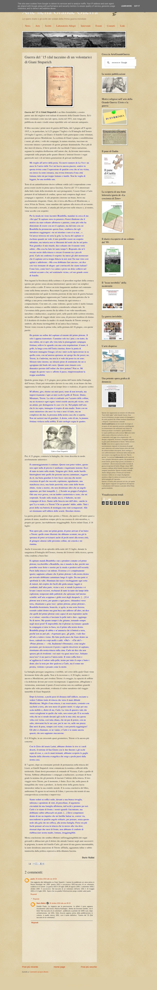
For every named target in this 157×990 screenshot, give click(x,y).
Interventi (86, 25)
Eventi (99, 25)
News (27, 25)
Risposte (36, 899)
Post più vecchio (89, 967)
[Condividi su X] (38, 864)
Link (122, 25)
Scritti (48, 25)
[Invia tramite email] (34, 864)
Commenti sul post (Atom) (39, 972)
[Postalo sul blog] (36, 864)
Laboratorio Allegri (66, 25)
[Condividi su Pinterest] (43, 864)
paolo (33, 879)
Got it (137, 6)
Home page (59, 967)
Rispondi (34, 894)
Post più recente (30, 967)
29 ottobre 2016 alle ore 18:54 (46, 879)
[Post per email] (29, 864)
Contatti (111, 25)
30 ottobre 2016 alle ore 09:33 (60, 903)
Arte (37, 25)
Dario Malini (41, 903)
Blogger (88, 985)
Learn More (126, 6)
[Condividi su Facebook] (41, 864)
